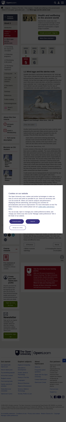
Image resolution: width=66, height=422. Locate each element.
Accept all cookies (16, 221)
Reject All (33, 221)
